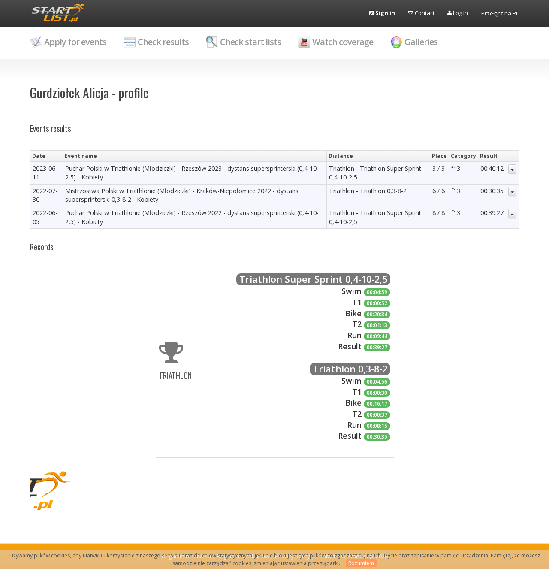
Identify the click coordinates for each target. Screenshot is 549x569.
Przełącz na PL (500, 13)
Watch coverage (342, 42)
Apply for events (75, 42)
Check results (163, 42)
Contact (423, 13)
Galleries (420, 42)
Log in (460, 13)
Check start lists (250, 42)
